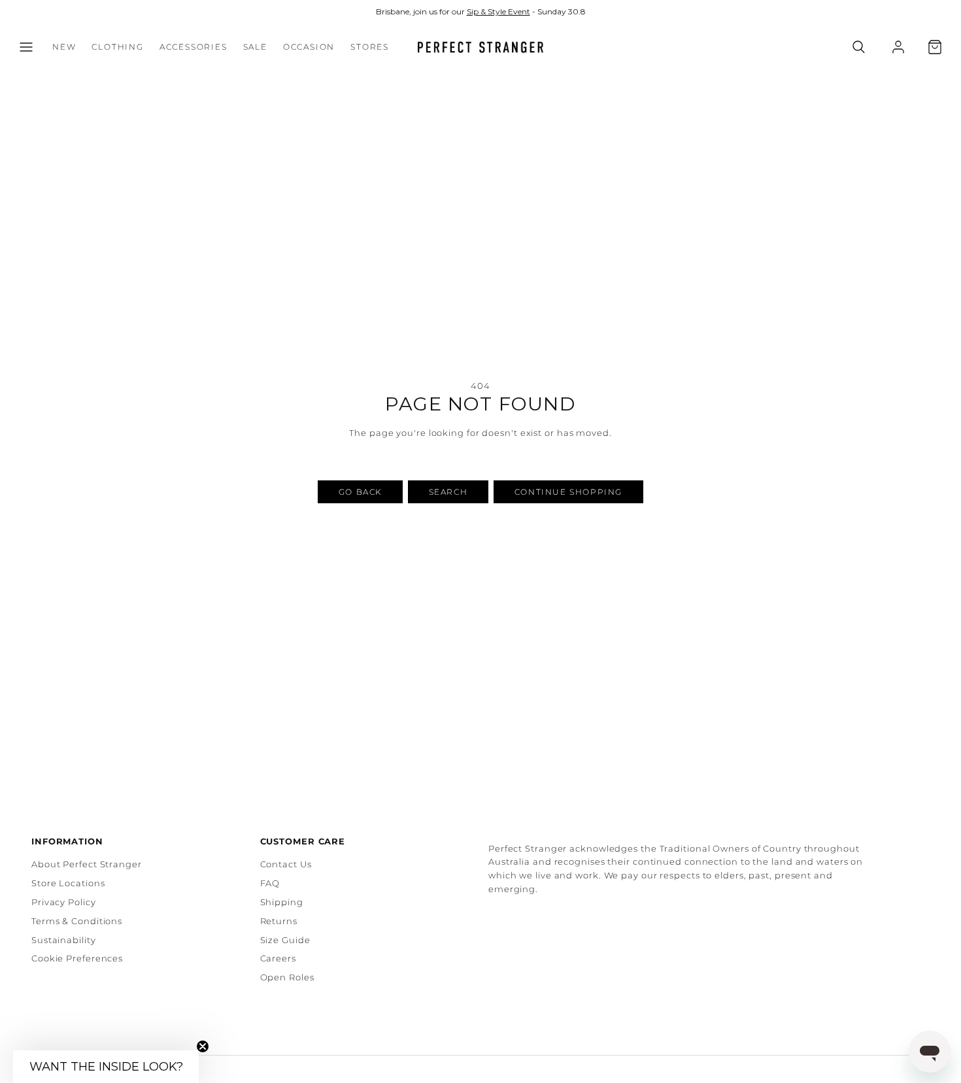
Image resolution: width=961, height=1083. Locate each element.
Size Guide (285, 940)
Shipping (281, 902)
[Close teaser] (202, 1046)
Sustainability (63, 940)
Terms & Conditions (76, 921)
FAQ (270, 883)
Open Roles (287, 977)
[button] (26, 47)
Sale (255, 47)
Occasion (309, 47)
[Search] (858, 47)
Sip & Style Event (498, 11)
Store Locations (68, 883)
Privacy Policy (63, 902)
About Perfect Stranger (86, 864)
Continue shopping (568, 492)
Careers (278, 958)
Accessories (194, 47)
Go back (360, 492)
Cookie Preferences (77, 958)
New (64, 47)
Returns (278, 921)
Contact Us (286, 864)
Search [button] (448, 492)
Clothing (117, 47)
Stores (369, 47)
